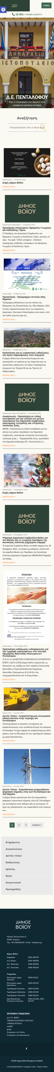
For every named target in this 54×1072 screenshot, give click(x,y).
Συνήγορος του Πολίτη (16, 1032)
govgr (9, 1029)
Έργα (9, 875)
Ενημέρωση (13, 842)
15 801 (28, 14)
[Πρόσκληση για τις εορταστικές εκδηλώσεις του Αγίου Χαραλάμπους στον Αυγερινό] (27, 337)
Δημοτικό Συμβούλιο (19, 413)
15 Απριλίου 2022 (20, 180)
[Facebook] (26, 1048)
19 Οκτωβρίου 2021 (20, 646)
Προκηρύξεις (16, 225)
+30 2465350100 (17, 942)
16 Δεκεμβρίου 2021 (21, 490)
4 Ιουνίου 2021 (19, 786)
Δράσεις (10, 869)
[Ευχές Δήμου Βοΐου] (27, 162)
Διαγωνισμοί (13, 882)
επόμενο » (36, 825)
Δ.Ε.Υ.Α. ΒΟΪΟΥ (13, 1017)
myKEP (10, 1026)
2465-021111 (33, 977)
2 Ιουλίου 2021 (19, 713)
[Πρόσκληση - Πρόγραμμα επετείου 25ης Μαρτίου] (27, 275)
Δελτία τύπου (7, 713)
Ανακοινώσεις (7, 180)
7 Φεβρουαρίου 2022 (20, 350)
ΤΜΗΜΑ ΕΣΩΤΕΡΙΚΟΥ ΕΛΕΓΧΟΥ (20, 1020)
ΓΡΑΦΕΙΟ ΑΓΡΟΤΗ (14, 1023)
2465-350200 (33, 960)
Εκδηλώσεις (7, 350)
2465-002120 (33, 983)
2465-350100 (33, 957)
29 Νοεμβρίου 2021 (20, 535)
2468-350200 (33, 964)
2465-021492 (33, 988)
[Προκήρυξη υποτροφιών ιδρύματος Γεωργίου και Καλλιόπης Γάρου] (27, 208)
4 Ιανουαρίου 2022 (34, 413)
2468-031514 (33, 995)
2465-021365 (33, 999)
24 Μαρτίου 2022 (20, 294)
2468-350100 (33, 967)
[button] (3, 9)
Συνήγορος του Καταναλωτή (18, 1035)
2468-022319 (33, 992)
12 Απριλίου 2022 (29, 225)
